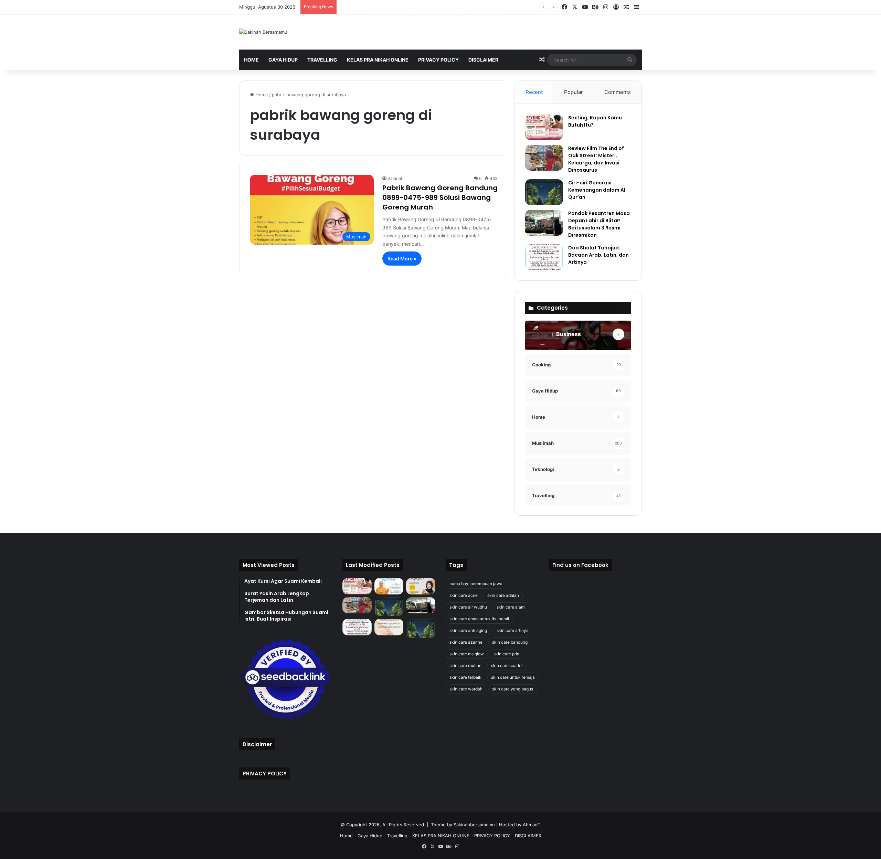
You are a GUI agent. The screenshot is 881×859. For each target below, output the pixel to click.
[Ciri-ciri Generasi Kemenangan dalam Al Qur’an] (544, 192)
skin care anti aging (468, 630)
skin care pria (506, 653)
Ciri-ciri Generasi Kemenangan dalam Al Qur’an (389, 7)
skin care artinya (513, 630)
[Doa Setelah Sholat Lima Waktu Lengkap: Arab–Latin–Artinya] (389, 627)
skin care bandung (510, 642)
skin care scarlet (507, 665)
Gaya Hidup (283, 60)
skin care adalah (503, 595)
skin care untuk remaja (513, 677)
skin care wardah (465, 688)
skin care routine (465, 665)
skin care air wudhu (468, 607)
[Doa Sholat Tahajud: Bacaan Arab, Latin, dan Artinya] (544, 257)
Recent (534, 92)
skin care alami (511, 607)
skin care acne (463, 595)
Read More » (402, 258)
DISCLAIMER (483, 60)
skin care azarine (465, 642)
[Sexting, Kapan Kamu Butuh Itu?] (544, 127)
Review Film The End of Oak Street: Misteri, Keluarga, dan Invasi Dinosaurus (596, 159)
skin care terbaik (465, 677)
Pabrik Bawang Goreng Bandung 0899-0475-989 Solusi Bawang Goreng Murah (440, 197)
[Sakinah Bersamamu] (263, 32)
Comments (617, 92)
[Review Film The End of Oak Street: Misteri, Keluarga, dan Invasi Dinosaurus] (544, 158)
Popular (573, 92)
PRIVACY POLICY (438, 60)
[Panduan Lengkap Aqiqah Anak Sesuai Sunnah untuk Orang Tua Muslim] (420, 586)
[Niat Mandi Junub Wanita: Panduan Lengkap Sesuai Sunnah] (420, 628)
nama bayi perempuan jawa (475, 583)
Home (251, 60)
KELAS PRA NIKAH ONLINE (377, 60)
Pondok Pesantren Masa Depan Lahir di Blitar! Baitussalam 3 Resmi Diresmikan (599, 224)
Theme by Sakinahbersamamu (463, 824)
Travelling (322, 60)
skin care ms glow (466, 653)
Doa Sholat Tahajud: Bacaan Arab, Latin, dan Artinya (598, 255)
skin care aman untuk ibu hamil (479, 618)
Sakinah (395, 178)
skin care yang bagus (512, 688)
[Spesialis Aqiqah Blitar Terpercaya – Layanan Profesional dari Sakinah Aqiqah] (389, 586)
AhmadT (531, 824)
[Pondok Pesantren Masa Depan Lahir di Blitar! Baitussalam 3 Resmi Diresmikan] (544, 223)
